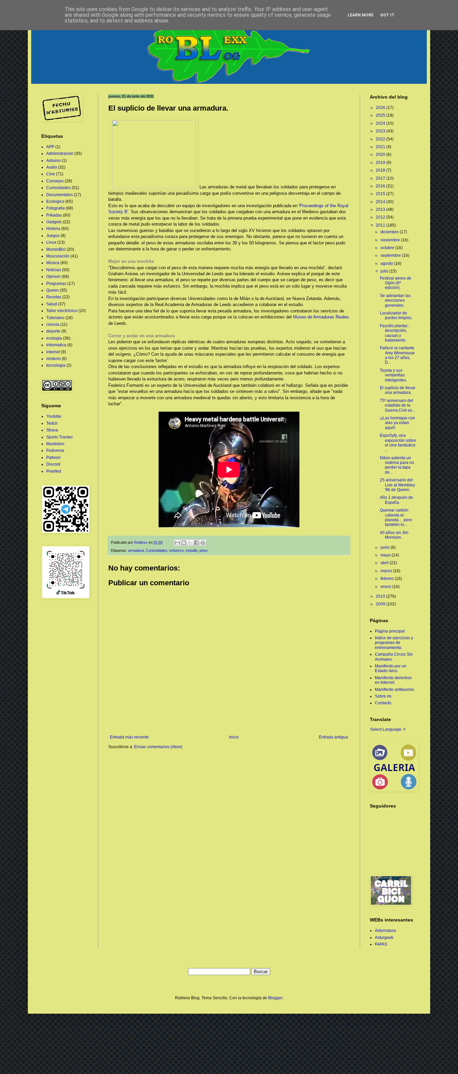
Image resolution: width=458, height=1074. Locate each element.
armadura (136, 550)
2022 (381, 139)
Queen (52, 290)
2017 (381, 178)
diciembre (390, 232)
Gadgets (54, 222)
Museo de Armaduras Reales (321, 316)
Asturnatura (385, 930)
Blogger (275, 998)
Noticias (53, 269)
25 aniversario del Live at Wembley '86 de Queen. (397, 485)
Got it (387, 15)
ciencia (52, 324)
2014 (381, 201)
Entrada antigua (333, 737)
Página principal (390, 631)
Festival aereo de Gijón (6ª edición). (395, 283)
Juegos (53, 235)
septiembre (391, 255)
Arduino (53, 160)
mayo (386, 555)
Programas (56, 283)
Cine (50, 174)
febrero (388, 578)
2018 (381, 170)
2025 (381, 115)
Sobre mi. (383, 696)
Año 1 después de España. (396, 499)
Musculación (57, 256)
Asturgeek (384, 937)
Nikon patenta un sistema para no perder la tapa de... (397, 465)
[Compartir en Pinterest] (202, 542)
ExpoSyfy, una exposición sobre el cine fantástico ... (398, 442)
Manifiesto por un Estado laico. (390, 668)
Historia (53, 228)
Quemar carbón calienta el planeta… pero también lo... (396, 517)
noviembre (391, 240)
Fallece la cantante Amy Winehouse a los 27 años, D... (397, 355)
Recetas (53, 297)
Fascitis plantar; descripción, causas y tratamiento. (394, 333)
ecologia (54, 338)
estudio (191, 550)
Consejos (55, 181)
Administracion (59, 153)
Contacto (383, 703)
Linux (51, 242)
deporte (53, 331)
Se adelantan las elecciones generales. (395, 300)
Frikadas (54, 215)
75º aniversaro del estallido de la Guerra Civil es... (397, 405)
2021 (381, 146)
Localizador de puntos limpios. (396, 315)
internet (53, 352)
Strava (52, 430)
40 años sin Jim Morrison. (394, 535)
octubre (388, 247)
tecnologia (55, 365)
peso (203, 550)
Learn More (361, 15)
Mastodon (55, 443)
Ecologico (55, 201)
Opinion (53, 276)
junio (386, 547)
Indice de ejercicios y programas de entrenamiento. (394, 643)
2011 (381, 225)
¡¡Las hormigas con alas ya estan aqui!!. (397, 423)
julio (385, 271)
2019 (381, 162)
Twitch (52, 423)
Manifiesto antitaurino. (395, 689)
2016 (381, 186)
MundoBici (56, 249)
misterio (53, 358)
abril (385, 562)
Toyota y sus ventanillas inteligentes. (393, 375)
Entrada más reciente (129, 737)
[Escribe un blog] (183, 542)
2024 (381, 123)
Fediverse (55, 450)
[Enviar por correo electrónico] (177, 542)
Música (52, 262)
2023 (381, 131)
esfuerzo (176, 550)
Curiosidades (156, 550)
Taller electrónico (61, 310)
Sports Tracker (59, 437)
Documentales (59, 194)
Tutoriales (55, 317)
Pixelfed (53, 471)
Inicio (234, 737)
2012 (381, 217)
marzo (387, 571)
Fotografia (55, 208)
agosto (387, 263)
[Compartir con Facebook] (196, 542)
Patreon (53, 457)
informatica (56, 345)
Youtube (53, 416)
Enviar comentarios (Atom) (158, 746)
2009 (381, 604)
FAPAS (381, 944)
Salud (51, 304)
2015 (381, 193)
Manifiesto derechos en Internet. (393, 680)
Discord (53, 464)
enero (386, 586)
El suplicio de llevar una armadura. (397, 390)
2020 (381, 154)
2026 (381, 107)
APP (50, 146)
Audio (51, 167)
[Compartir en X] (190, 542)
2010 (381, 596)
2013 (381, 209)
